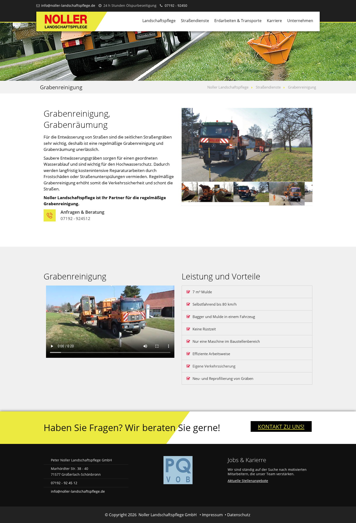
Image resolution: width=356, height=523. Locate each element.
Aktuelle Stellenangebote (248, 480)
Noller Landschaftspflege (227, 87)
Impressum (212, 514)
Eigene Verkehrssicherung (214, 366)
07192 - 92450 (176, 5)
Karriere (274, 20)
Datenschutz (238, 514)
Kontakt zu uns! (281, 426)
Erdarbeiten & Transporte (238, 20)
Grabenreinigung (302, 87)
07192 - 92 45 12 (64, 483)
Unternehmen (300, 20)
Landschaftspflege (159, 20)
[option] (247, 145)
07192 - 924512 (75, 218)
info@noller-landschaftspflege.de (68, 5)
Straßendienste (195, 20)
